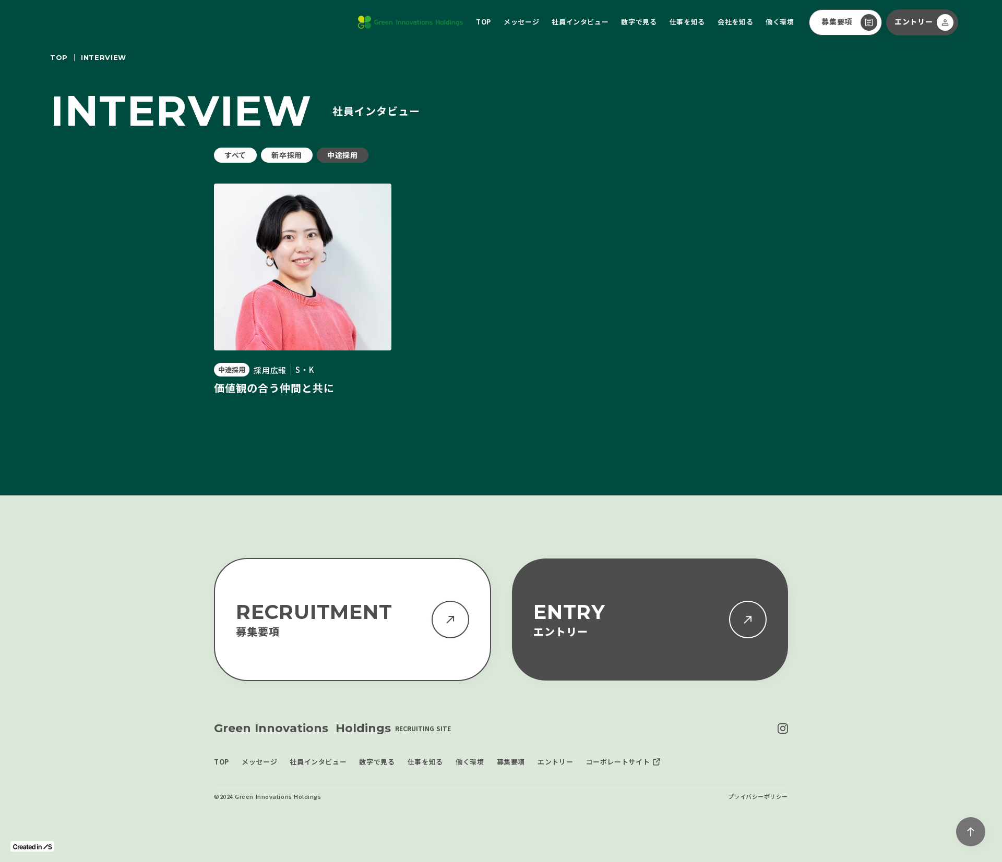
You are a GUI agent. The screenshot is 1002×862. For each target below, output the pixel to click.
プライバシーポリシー (758, 796)
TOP (59, 57)
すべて (235, 155)
